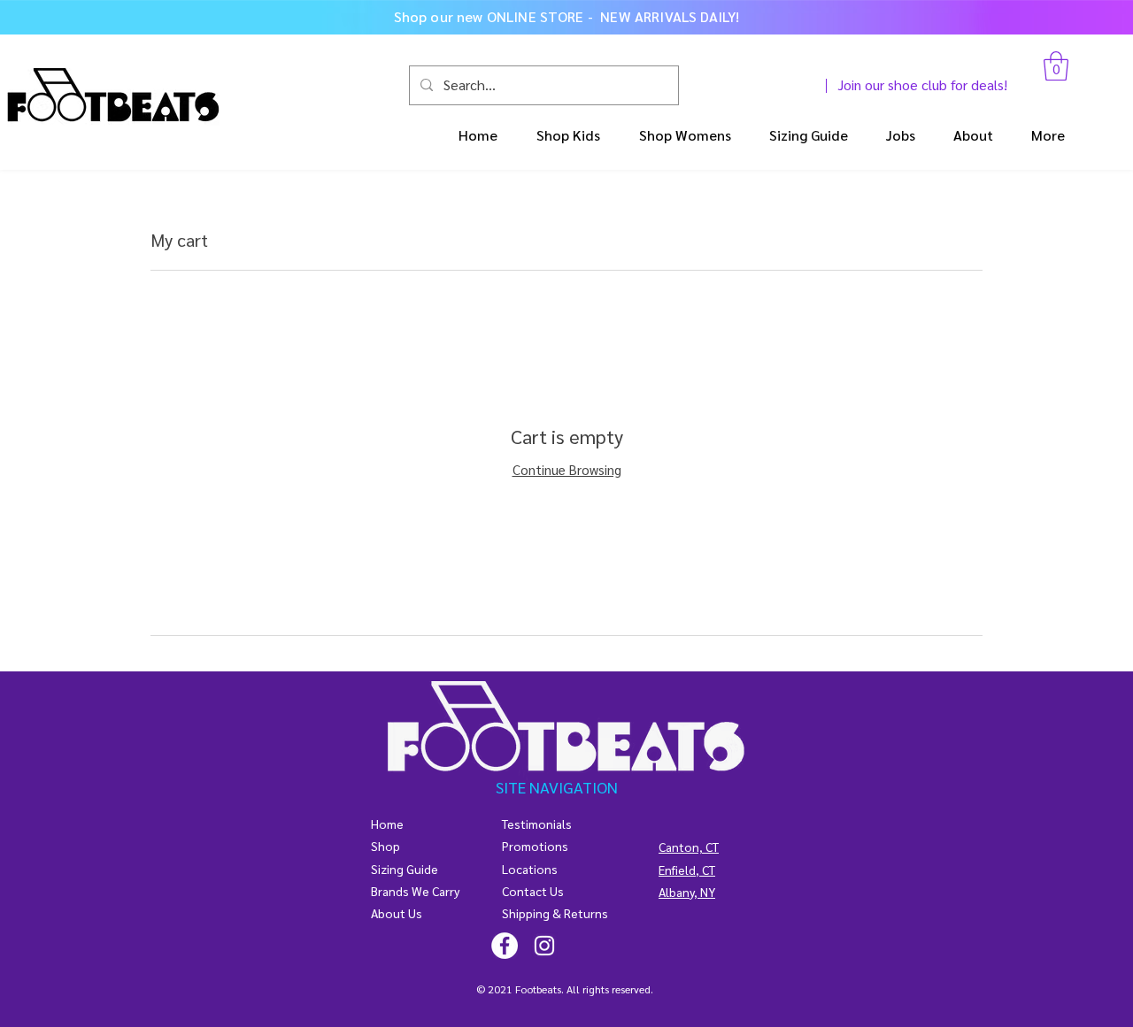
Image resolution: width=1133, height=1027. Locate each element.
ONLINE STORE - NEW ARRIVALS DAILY (611, 16)
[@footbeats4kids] (504, 945)
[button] (1056, 65)
